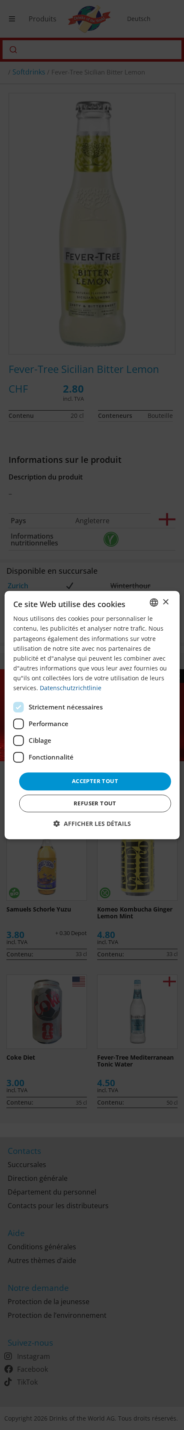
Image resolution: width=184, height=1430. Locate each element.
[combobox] (153, 602)
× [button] (165, 602)
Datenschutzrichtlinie (70, 688)
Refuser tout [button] (95, 803)
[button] (92, 823)
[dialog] (92, 715)
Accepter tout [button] (95, 781)
